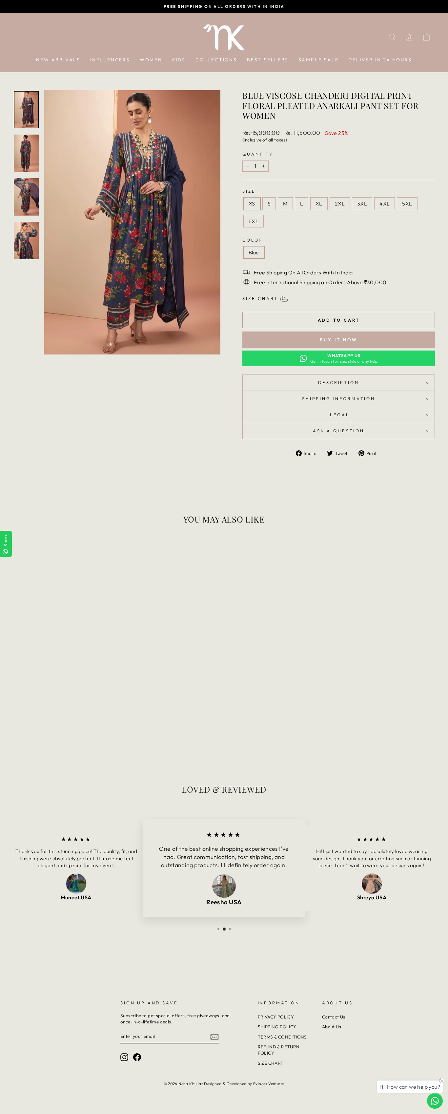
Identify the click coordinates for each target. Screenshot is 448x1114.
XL (319, 203)
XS (252, 203)
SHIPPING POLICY (277, 1027)
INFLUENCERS (110, 60)
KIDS (179, 60)
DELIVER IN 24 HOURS (380, 60)
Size (248, 191)
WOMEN (151, 60)
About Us (331, 1027)
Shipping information (338, 398)
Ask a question (338, 430)
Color (252, 240)
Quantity (257, 154)
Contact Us (333, 1017)
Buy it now (338, 339)
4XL (384, 203)
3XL (362, 203)
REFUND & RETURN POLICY (279, 1050)
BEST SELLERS (268, 60)
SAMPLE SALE (318, 60)
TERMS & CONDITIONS (282, 1037)
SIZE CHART (271, 1063)
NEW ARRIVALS (58, 60)
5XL (407, 203)
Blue (254, 252)
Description (338, 382)
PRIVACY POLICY (276, 1017)
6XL (253, 221)
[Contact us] (435, 1101)
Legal (339, 414)
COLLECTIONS (216, 60)
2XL (340, 203)
